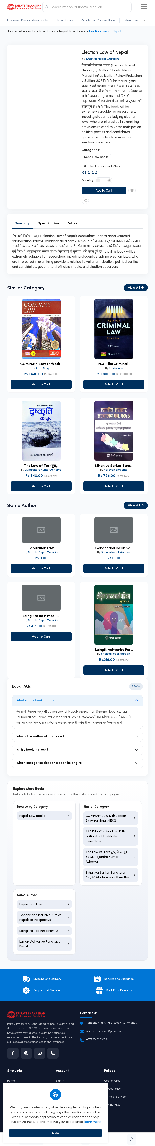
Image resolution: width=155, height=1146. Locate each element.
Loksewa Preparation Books (28, 20)
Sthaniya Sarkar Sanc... (114, 466)
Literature (131, 20)
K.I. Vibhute (116, 368)
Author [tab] (72, 223)
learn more (92, 1122)
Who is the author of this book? (40, 736)
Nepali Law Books (72, 31)
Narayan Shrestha (116, 469)
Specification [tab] (48, 223)
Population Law (41, 548)
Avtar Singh (43, 368)
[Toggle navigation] (144, 7)
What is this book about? (35, 700)
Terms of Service (115, 1096)
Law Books (65, 20)
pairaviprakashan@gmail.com (104, 1031)
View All (134, 287)
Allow (55, 1133)
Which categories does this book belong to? (50, 763)
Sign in (60, 1080)
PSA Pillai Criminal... (114, 364)
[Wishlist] (132, 190)
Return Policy (112, 1105)
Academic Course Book (98, 20)
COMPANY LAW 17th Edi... (41, 364)
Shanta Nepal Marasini (102, 59)
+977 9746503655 (96, 1039)
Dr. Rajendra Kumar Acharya (43, 469)
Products (28, 31)
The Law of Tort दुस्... (41, 466)
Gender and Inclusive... (114, 548)
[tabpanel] (77, 251)
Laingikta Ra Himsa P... (41, 616)
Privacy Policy (112, 1088)
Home (12, 31)
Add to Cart (104, 190)
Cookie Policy (112, 1080)
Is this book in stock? (32, 749)
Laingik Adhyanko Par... (114, 650)
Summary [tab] (22, 223)
